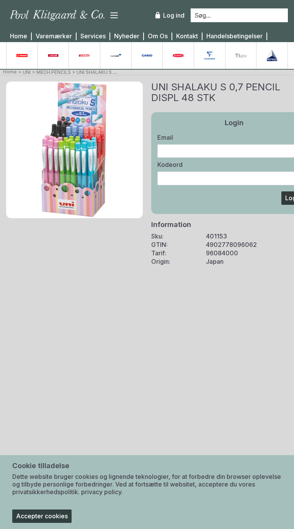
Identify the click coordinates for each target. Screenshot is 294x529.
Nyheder (126, 36)
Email (165, 137)
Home (18, 36)
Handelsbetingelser (234, 36)
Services (93, 36)
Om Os (158, 36)
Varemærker (54, 36)
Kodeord (170, 164)
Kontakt (187, 36)
